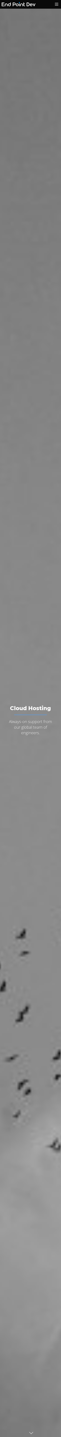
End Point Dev (14, 4)
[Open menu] (56, 4)
